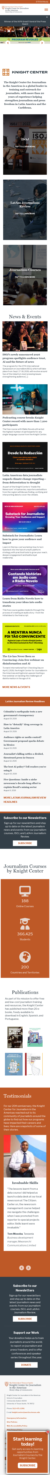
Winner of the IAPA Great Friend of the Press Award (25, 22)
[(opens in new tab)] (15, 1037)
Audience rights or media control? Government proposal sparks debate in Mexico (24, 741)
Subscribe (25, 843)
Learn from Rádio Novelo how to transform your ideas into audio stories (23, 602)
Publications (25, 992)
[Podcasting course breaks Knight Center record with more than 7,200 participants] (25, 399)
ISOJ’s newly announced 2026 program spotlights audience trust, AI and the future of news (24, 358)
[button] (7, 42)
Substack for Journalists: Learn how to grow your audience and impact (22, 539)
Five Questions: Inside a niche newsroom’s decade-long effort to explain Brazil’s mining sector (22, 783)
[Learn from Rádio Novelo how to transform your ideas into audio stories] (25, 580)
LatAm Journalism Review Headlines (25, 701)
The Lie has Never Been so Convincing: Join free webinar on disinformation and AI (23, 660)
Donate (26, 1364)
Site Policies (12, 1422)
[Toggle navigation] (46, 9)
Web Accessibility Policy (17, 1426)
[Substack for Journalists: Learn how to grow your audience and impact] (25, 517)
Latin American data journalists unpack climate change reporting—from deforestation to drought (24, 479)
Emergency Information (16, 1418)
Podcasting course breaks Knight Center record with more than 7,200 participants (25, 421)
